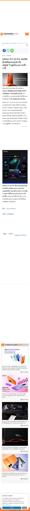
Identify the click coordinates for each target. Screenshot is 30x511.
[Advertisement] (15, 16)
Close (24, 508)
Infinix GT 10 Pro (20, 235)
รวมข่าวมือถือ (13, 43)
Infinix (11, 233)
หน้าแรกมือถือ (5, 43)
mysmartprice (11, 208)
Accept (11, 508)
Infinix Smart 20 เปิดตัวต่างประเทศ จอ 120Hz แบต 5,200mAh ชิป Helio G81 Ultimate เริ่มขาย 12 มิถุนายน (14, 475)
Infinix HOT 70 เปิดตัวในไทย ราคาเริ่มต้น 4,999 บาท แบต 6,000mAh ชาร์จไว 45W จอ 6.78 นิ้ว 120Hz (14, 395)
